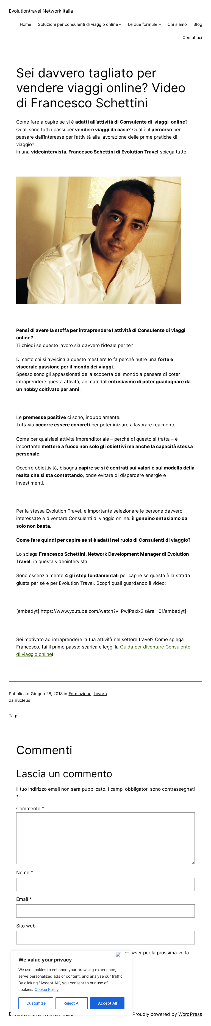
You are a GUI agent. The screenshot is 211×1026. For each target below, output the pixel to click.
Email (24, 899)
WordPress (190, 1014)
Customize (36, 1003)
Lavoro (100, 693)
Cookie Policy (47, 989)
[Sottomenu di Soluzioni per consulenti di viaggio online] (120, 24)
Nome (24, 872)
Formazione (80, 693)
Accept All (107, 1003)
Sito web (26, 926)
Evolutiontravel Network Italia (41, 11)
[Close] (122, 954)
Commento (30, 808)
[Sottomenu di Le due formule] (160, 24)
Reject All (71, 1003)
